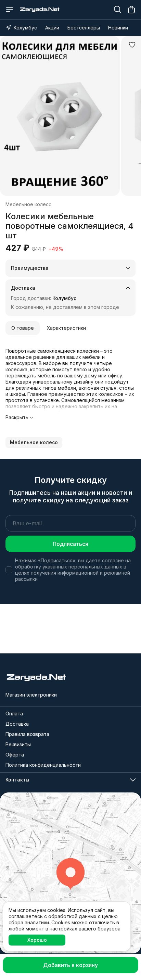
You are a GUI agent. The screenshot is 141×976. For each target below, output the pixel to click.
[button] (33, 442)
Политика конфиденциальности (43, 765)
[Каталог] (9, 9)
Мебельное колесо (28, 204)
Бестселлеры (83, 27)
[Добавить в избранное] (132, 44)
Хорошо (37, 940)
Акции (52, 27)
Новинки (118, 27)
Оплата (14, 713)
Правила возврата (27, 734)
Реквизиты (18, 744)
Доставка (17, 724)
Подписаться (70, 543)
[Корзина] (131, 9)
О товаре (22, 328)
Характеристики (66, 328)
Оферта (14, 755)
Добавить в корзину (70, 965)
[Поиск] (118, 9)
